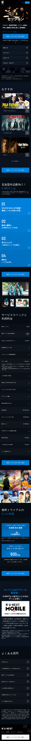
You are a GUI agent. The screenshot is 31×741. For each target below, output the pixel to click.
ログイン (27, 2)
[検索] (23, 2)
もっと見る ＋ (15, 161)
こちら (25, 368)
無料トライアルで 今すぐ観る (15, 36)
